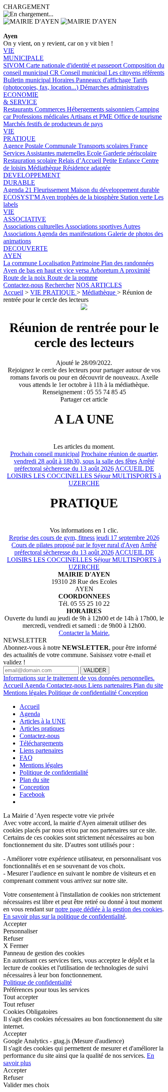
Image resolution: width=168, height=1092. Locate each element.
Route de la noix (25, 277)
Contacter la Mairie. (84, 632)
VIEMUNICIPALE (23, 54)
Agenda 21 (18, 189)
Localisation (55, 263)
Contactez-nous (23, 285)
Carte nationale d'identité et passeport (74, 65)
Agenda (35, 685)
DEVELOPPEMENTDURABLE (31, 179)
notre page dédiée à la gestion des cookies (108, 909)
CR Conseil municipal (79, 72)
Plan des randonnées (127, 263)
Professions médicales (41, 116)
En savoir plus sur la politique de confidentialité (64, 916)
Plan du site (148, 685)
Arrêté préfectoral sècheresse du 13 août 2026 (84, 465)
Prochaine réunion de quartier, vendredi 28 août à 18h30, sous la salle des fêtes (86, 457)
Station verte (137, 197)
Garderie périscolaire (130, 153)
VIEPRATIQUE (19, 135)
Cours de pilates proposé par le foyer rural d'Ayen (75, 545)
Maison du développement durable (115, 189)
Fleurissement (52, 189)
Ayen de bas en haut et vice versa (46, 270)
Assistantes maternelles (56, 153)
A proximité (134, 270)
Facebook (32, 794)
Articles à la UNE (43, 721)
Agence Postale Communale (40, 145)
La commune (21, 263)
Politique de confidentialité (83, 692)
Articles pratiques (42, 728)
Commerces (51, 109)
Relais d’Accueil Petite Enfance (99, 160)
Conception (133, 692)
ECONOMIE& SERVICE (20, 98)
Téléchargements (41, 743)
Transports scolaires (104, 145)
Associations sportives (94, 226)
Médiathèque (45, 167)
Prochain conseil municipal (45, 453)
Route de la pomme (72, 277)
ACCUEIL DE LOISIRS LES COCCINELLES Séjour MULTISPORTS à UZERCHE (84, 476)
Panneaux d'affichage (104, 79)
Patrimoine (86, 263)
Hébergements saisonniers (101, 109)
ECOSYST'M (22, 197)
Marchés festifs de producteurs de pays (53, 123)
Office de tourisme (138, 116)
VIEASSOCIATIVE (24, 215)
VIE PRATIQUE (53, 292)
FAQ (26, 757)
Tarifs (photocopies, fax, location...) (75, 83)
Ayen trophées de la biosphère (80, 197)
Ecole (95, 153)
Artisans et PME (92, 116)
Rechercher (59, 285)
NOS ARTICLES (99, 285)
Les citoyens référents (136, 72)
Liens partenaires (110, 685)
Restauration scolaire (30, 160)
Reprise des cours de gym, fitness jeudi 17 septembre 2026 (84, 537)
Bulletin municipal (27, 79)
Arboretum (104, 270)
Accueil (13, 292)
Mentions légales (25, 692)
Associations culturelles (34, 226)
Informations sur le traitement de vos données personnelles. (79, 678)
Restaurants (19, 109)
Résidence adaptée (87, 167)
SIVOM (14, 65)
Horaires (64, 79)
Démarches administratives (114, 87)
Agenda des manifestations (72, 233)
